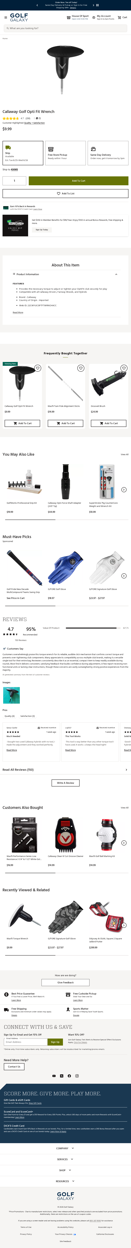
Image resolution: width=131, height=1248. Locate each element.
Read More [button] (18, 312)
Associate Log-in (105, 1227)
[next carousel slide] (94, 5)
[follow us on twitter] (62, 1076)
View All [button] (124, 454)
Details (14, 1015)
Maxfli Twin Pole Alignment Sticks (64, 406)
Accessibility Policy (65, 1227)
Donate (76, 1015)
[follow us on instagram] (77, 1076)
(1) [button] (40, 118)
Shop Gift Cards (35, 1103)
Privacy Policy (26, 1234)
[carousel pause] (97, 5)
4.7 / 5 (125, 628)
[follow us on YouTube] (54, 1076)
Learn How (37, 209)
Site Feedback (65, 1241)
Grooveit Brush (98, 406)
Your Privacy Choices (63, 1234)
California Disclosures (105, 1234)
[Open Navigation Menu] (5, 17)
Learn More (16, 1000)
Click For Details (80, 1042)
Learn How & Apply (58, 1131)
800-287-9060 (95, 1221)
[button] (14, 169)
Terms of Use (26, 1227)
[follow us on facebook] (69, 1076)
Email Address (12, 1038)
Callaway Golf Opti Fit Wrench (19, 406)
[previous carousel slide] (37, 5)
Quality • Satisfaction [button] (34, 123)
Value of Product (51, 628)
